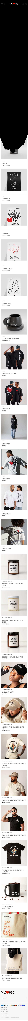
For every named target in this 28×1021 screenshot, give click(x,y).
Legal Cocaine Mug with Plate (10, 339)
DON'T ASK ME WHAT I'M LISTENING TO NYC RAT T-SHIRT (13, 871)
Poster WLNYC (6, 234)
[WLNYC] (14, 4)
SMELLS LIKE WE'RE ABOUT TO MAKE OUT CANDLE (12, 584)
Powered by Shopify (15, 1017)
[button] (26, 4)
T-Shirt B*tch (6, 444)
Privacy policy (4, 1009)
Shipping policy (4, 1013)
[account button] (23, 4)
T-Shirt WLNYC (6, 479)
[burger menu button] (2, 4)
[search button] (4, 4)
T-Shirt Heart (6, 409)
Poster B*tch (6, 199)
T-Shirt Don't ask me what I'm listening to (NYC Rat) (14, 764)
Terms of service (4, 1011)
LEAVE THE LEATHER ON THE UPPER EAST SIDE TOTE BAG (13, 942)
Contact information (5, 1015)
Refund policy (4, 1007)
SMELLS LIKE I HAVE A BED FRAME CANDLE (12, 657)
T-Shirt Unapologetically (9, 374)
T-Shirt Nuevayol (7, 549)
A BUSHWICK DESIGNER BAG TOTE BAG (12, 978)
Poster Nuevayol (6, 304)
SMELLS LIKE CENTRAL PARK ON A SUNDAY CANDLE (12, 621)
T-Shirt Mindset (6, 514)
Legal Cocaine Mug (7, 907)
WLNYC (7, 1017)
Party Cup (5, 164)
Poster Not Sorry (7, 269)
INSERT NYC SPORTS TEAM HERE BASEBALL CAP (13, 727)
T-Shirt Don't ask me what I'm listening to (14, 800)
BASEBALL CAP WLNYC (7, 692)
